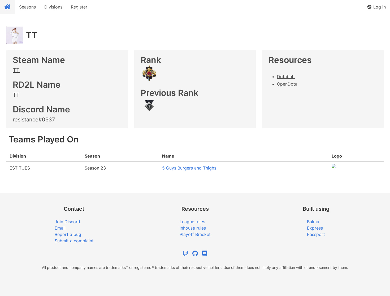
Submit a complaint (74, 240)
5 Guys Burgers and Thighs (189, 168)
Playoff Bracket (195, 234)
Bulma (313, 221)
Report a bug (68, 234)
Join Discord (67, 221)
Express (315, 228)
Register (79, 7)
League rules (192, 221)
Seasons (27, 7)
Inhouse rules (193, 228)
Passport (316, 234)
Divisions (53, 7)
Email (60, 228)
